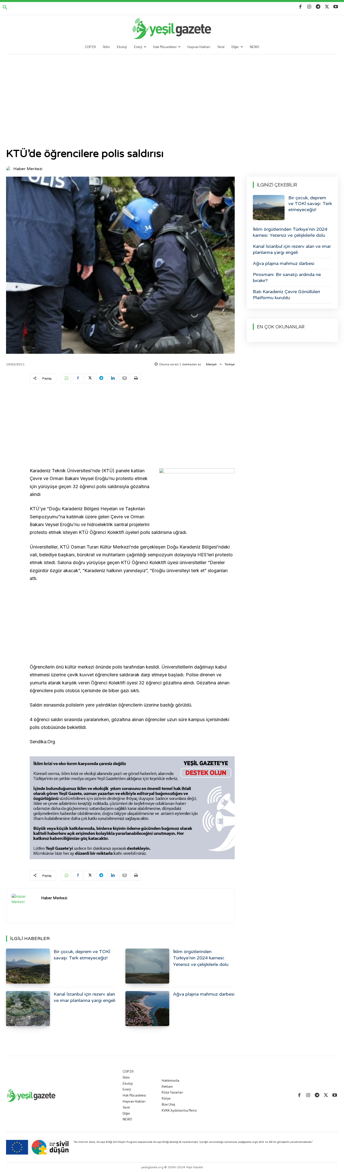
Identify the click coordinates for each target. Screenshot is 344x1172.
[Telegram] (318, 7)
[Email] (124, 378)
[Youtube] (336, 7)
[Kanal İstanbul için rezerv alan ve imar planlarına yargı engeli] (28, 1008)
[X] (327, 7)
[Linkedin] (113, 378)
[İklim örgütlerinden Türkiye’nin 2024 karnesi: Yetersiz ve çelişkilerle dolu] (147, 966)
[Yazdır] (136, 378)
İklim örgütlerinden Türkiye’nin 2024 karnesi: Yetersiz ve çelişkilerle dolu (200, 958)
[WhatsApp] (66, 378)
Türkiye (230, 364)
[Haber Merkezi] (9, 168)
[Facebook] (300, 7)
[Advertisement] (172, 92)
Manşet (211, 364)
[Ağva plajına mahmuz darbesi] (147, 1008)
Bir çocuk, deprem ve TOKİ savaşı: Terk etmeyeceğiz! (310, 203)
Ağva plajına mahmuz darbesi (203, 994)
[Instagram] (309, 7)
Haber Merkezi (27, 168)
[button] (5, 8)
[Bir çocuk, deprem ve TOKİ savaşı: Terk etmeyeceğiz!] (28, 966)
